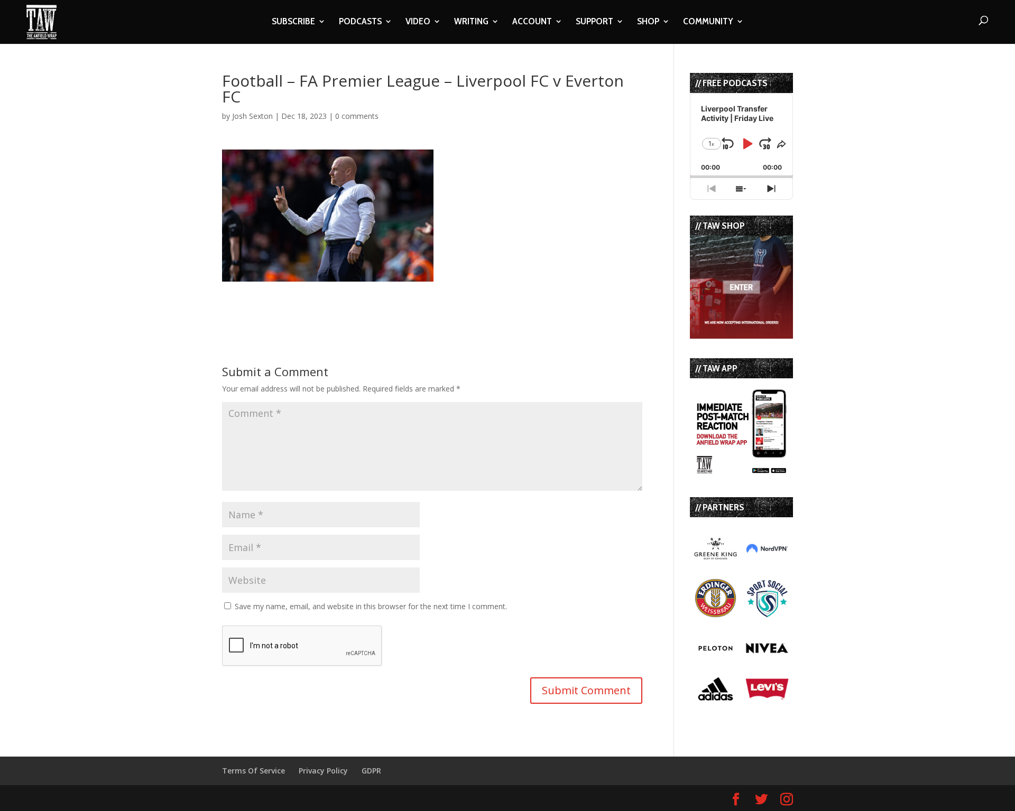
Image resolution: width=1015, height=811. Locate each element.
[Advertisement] (345, 297)
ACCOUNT (532, 22)
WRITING (471, 22)
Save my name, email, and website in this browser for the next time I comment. (371, 606)
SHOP (648, 22)
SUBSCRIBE (293, 22)
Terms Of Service (253, 771)
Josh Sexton (252, 116)
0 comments (357, 116)
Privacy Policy (323, 771)
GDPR (371, 771)
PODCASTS (360, 22)
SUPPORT (594, 22)
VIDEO (417, 22)
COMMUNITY (708, 22)
